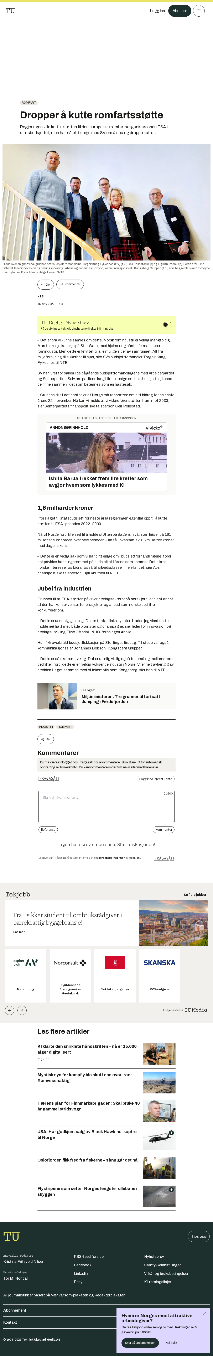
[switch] (167, 324)
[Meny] (199, 11)
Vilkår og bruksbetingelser (166, 1274)
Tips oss (198, 1236)
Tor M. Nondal (15, 1278)
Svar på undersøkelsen (140, 1342)
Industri (46, 726)
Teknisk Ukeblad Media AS (41, 1339)
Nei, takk (171, 1342)
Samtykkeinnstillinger (162, 1265)
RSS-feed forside (89, 1257)
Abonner (180, 11)
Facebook (82, 1265)
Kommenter (72, 284)
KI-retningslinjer (157, 1282)
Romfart (29, 102)
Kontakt (10, 1322)
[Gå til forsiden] (10, 10)
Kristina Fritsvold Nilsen (23, 1261)
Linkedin (81, 1274)
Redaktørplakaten (109, 1295)
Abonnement (14, 1310)
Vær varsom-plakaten (69, 1295)
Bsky (78, 1282)
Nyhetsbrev (154, 1257)
